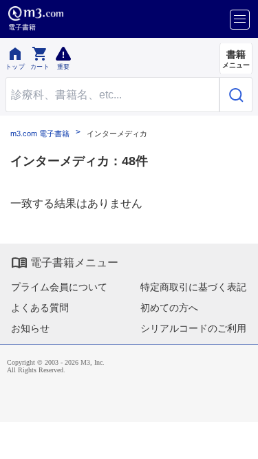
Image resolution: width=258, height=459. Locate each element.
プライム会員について (59, 287)
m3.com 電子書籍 (39, 134)
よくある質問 (40, 307)
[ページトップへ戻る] (238, 439)
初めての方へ (169, 307)
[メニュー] (240, 20)
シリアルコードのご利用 (193, 328)
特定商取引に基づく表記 (193, 287)
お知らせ (30, 328)
